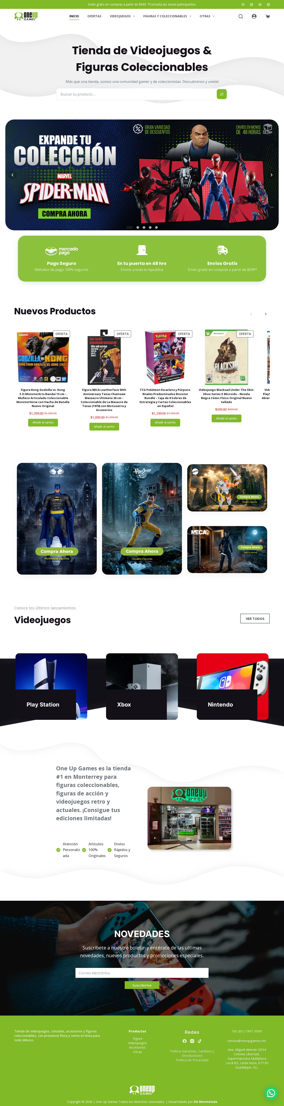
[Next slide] (271, 174)
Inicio (74, 16)
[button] (271, 1093)
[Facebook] (243, 4)
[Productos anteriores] (251, 313)
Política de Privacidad (192, 1060)
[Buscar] (241, 16)
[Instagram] (251, 4)
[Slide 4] (150, 227)
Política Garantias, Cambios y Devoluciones (192, 1053)
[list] (142, 174)
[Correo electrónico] (259, 4)
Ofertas (94, 16)
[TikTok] (200, 1041)
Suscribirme (142, 985)
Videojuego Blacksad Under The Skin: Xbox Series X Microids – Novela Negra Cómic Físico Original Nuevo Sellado (226, 396)
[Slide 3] (144, 227)
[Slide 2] (135, 227)
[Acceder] (254, 16)
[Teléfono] (268, 4)
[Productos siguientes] (265, 313)
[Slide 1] (127, 227)
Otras (205, 16)
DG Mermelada (205, 1102)
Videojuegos (120, 16)
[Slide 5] (156, 227)
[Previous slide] (12, 174)
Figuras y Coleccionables (165, 16)
